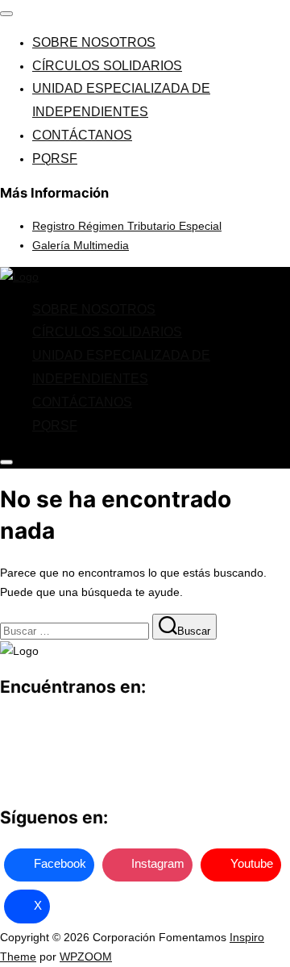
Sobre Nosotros (93, 42)
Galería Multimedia (80, 245)
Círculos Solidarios (107, 66)
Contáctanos (82, 135)
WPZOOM (86, 956)
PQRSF (54, 158)
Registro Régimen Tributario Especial (127, 225)
